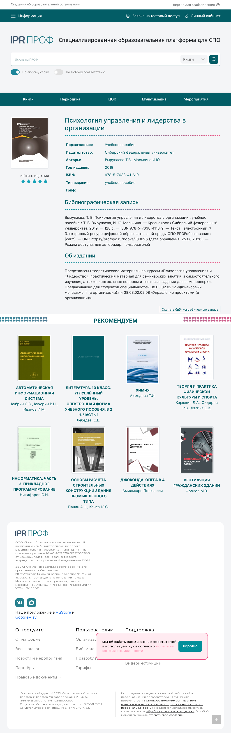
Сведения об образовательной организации (45, 4)
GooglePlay (26, 617)
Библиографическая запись (102, 202)
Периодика (70, 99)
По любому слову (35, 72)
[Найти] (213, 59)
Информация (30, 15)
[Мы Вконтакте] (19, 602)
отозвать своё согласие (165, 715)
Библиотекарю (90, 649)
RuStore (63, 612)
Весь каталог (27, 649)
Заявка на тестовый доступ (156, 15)
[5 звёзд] (34, 181)
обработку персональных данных (170, 711)
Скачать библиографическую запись (190, 309)
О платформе (28, 639)
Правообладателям (94, 658)
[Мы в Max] (31, 602)
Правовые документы (36, 677)
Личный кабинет (205, 15)
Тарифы (83, 668)
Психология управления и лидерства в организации (125, 124)
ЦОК (112, 99)
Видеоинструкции (143, 663)
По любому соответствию (85, 72)
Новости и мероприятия (38, 658)
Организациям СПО (95, 639)
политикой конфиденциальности (145, 704)
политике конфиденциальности (138, 648)
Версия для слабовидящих (194, 4)
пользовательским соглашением (172, 700)
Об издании (80, 256)
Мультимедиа (154, 99)
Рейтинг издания (34, 176)
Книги (28, 99)
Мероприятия (196, 99)
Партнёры (25, 668)
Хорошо (190, 646)
